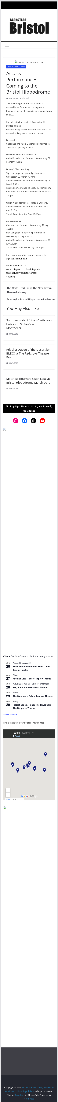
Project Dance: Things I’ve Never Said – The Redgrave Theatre (33, 706)
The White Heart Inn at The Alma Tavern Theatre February (29, 290)
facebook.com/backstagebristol (21, 272)
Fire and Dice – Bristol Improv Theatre (32, 678)
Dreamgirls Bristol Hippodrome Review (29, 299)
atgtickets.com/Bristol (16, 258)
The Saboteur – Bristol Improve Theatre (33, 696)
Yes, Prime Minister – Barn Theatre (30, 687)
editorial (25, 98)
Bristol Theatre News (16, 66)
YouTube (10, 276)
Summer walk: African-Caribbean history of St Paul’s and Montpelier (29, 324)
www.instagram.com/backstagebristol (24, 269)
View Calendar (10, 714)
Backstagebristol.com (16, 265)
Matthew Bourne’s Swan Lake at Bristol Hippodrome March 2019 (28, 381)
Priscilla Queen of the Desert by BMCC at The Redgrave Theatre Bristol (28, 353)
